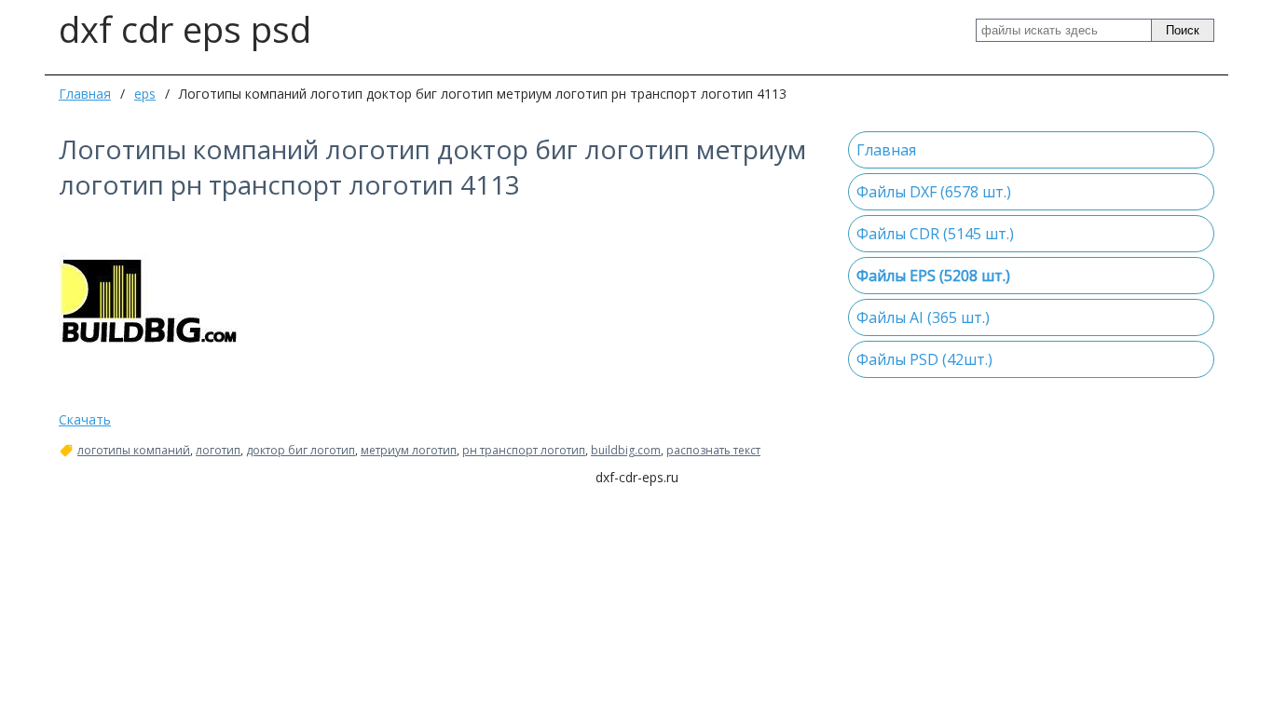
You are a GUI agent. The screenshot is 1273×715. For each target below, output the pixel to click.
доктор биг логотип (300, 450)
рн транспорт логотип (523, 450)
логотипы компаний (133, 450)
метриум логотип (409, 450)
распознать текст (713, 450)
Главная (85, 93)
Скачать (85, 419)
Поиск (1182, 30)
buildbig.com (626, 450)
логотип (218, 450)
